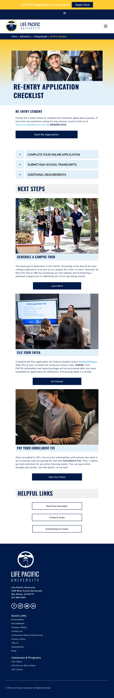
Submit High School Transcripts (52, 164)
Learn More (57, 285)
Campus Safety (19, 627)
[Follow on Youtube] (26, 606)
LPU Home (16, 661)
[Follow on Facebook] (14, 606)
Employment (17, 647)
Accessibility (17, 619)
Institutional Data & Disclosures (27, 635)
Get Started (57, 381)
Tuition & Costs (57, 517)
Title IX (14, 643)
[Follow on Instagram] (20, 606)
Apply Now (82, 4)
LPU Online (17, 669)
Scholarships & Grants (57, 528)
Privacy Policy (18, 639)
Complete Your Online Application (54, 154)
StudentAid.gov (88, 362)
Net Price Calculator (57, 506)
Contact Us (17, 631)
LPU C (23, 665)
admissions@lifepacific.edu (31, 125)
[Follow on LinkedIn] (33, 606)
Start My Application (46, 134)
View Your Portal (57, 477)
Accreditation (18, 623)
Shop (14, 651)
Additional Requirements (47, 174)
